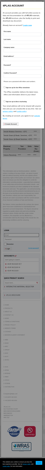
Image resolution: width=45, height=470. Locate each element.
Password (7, 65)
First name (7, 31)
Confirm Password (10, 73)
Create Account (11, 124)
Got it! (39, 463)
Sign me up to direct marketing (16, 101)
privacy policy (27, 464)
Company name (9, 47)
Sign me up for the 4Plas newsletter (18, 87)
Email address (9, 56)
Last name (7, 39)
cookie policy (6, 466)
